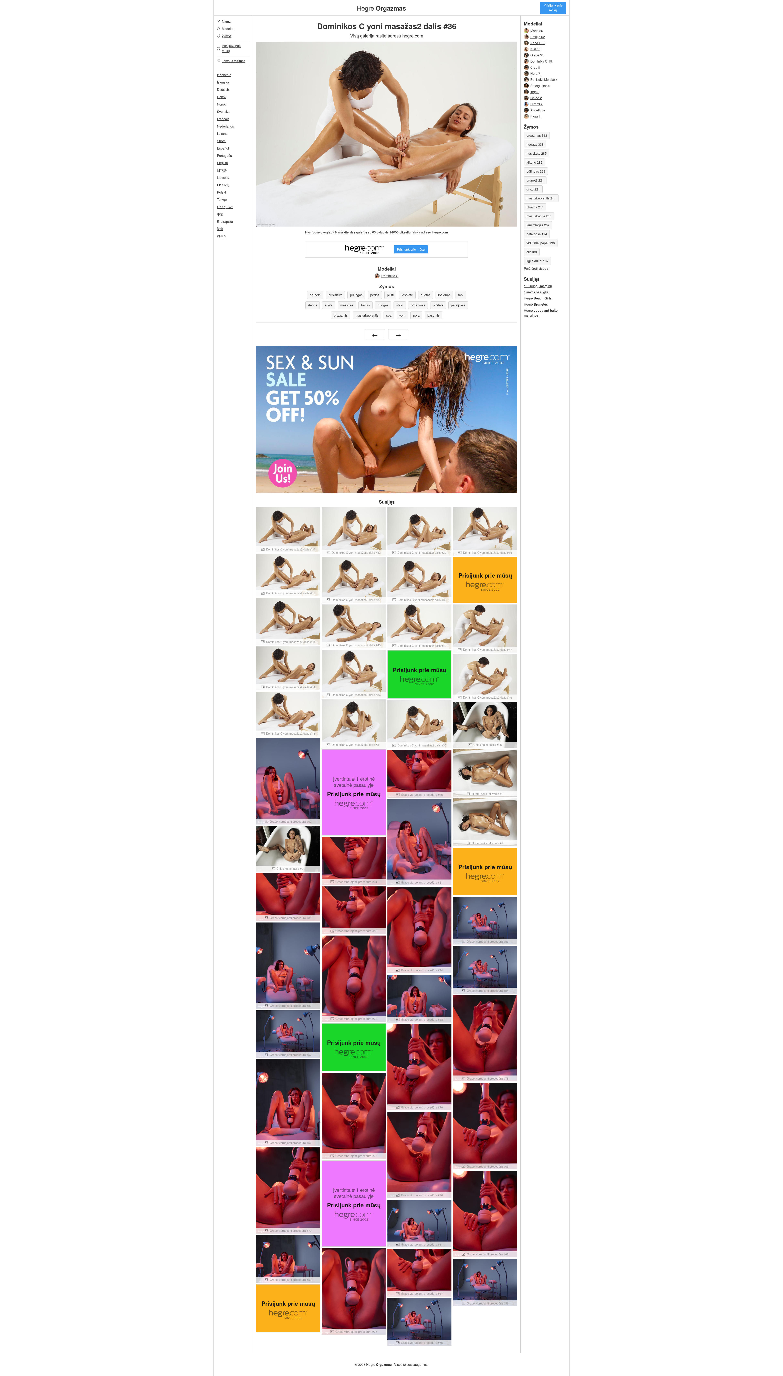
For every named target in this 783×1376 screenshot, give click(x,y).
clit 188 (531, 252)
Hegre (381, 7)
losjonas (444, 295)
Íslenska (223, 82)
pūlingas (356, 295)
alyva (329, 305)
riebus (312, 305)
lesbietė (407, 295)
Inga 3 (534, 91)
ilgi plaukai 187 (537, 261)
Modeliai (228, 28)
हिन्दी (220, 229)
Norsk (221, 104)
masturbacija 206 (538, 216)
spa (389, 315)
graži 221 (533, 189)
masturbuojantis (366, 315)
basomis (433, 315)
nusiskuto (335, 295)
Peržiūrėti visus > (536, 268)
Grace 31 (537, 55)
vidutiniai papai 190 (540, 243)
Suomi (221, 141)
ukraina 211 (535, 207)
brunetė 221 (535, 180)
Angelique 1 (539, 110)
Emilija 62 (537, 36)
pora (416, 315)
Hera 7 (535, 73)
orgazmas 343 (536, 135)
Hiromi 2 (536, 104)
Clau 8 (535, 67)
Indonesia (224, 75)
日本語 (222, 170)
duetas (425, 295)
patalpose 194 (536, 234)
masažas (346, 305)
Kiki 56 (535, 49)
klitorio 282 (534, 162)
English (222, 163)
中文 (220, 214)
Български (225, 221)
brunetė (315, 295)
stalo (399, 305)
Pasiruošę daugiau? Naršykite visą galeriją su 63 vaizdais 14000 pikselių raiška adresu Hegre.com (376, 232)
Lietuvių (223, 185)
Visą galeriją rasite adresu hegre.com (386, 35)
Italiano (222, 133)
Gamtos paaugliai (536, 292)
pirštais (438, 305)
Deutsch (223, 89)
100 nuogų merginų (538, 286)
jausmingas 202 (538, 225)
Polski (221, 192)
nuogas (383, 305)
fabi (460, 295)
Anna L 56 (537, 43)
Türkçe (222, 199)
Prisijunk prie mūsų (553, 7)
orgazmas (418, 305)
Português (224, 155)
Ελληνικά (225, 207)
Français (223, 119)
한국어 (222, 236)
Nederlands (225, 126)
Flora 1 (535, 116)
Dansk (221, 97)
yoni (402, 315)
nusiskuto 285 (536, 153)
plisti (390, 295)
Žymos (226, 36)
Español (223, 148)
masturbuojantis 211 (541, 198)
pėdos (374, 295)
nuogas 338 (535, 144)
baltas (365, 305)
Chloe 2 (536, 98)
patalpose (458, 305)
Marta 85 (536, 30)
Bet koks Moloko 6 (543, 79)
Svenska (223, 111)
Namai (226, 21)
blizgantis (341, 315)
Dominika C (389, 275)
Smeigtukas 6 (540, 85)
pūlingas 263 (535, 171)
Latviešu (223, 177)
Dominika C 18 (541, 61)
